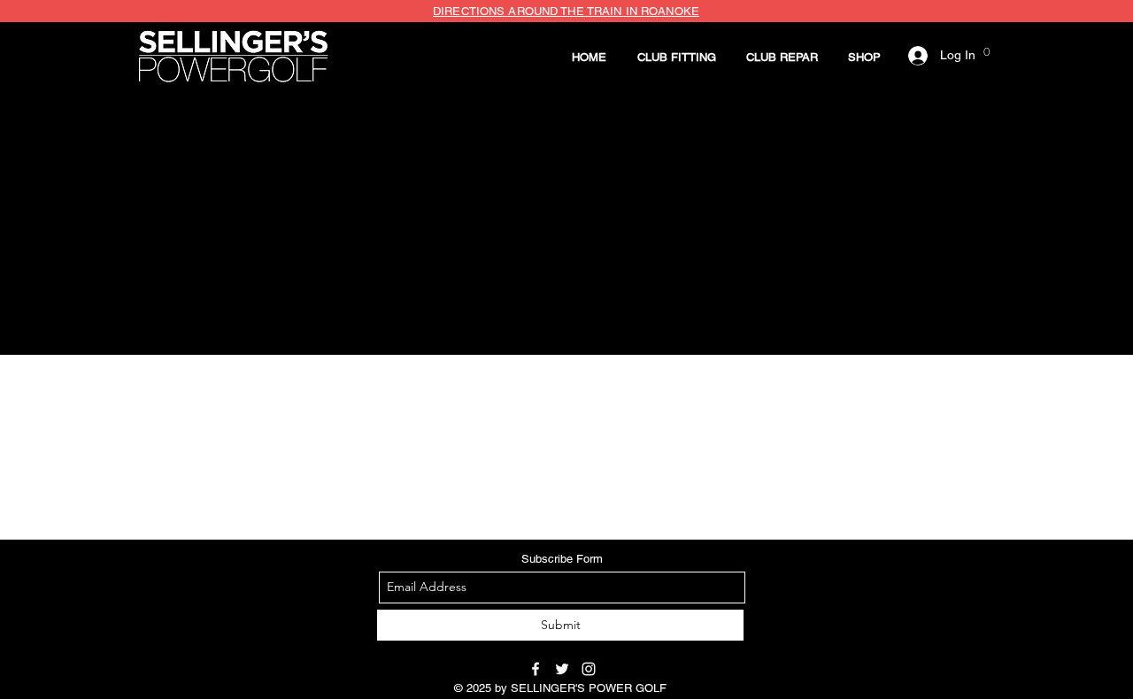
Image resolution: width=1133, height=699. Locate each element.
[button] (676, 57)
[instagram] (588, 669)
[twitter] (562, 669)
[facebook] (535, 669)
